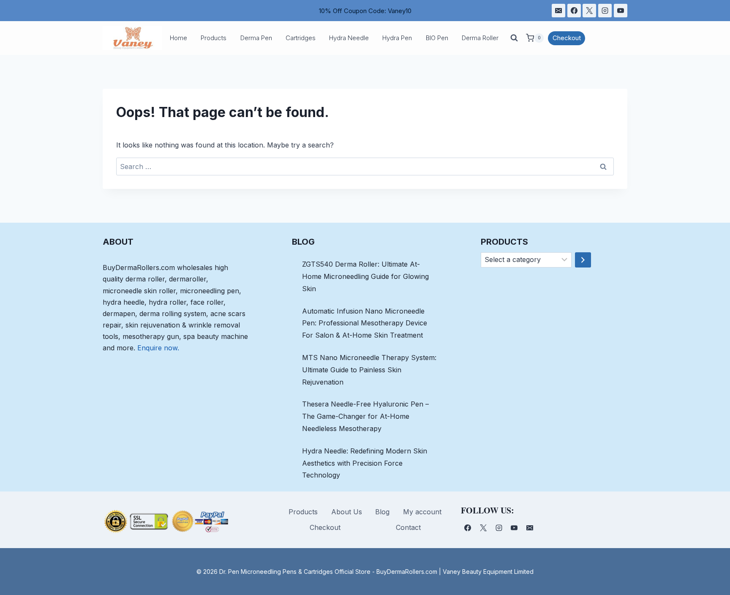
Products (213, 38)
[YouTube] (620, 10)
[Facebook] (574, 10)
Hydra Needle (349, 38)
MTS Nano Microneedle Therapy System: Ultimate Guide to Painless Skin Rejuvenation (369, 369)
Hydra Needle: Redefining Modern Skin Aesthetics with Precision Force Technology (364, 463)
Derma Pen (256, 38)
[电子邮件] (558, 10)
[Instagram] (605, 10)
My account (422, 512)
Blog (382, 512)
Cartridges (301, 38)
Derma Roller (480, 38)
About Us (346, 512)
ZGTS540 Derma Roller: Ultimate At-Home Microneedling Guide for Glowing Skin (365, 276)
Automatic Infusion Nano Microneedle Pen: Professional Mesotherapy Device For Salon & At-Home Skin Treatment (364, 323)
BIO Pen (437, 38)
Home (178, 38)
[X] (589, 10)
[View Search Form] (514, 38)
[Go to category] (583, 259)
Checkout (567, 38)
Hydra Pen (397, 38)
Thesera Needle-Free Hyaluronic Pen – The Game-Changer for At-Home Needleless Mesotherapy (365, 416)
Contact (408, 527)
